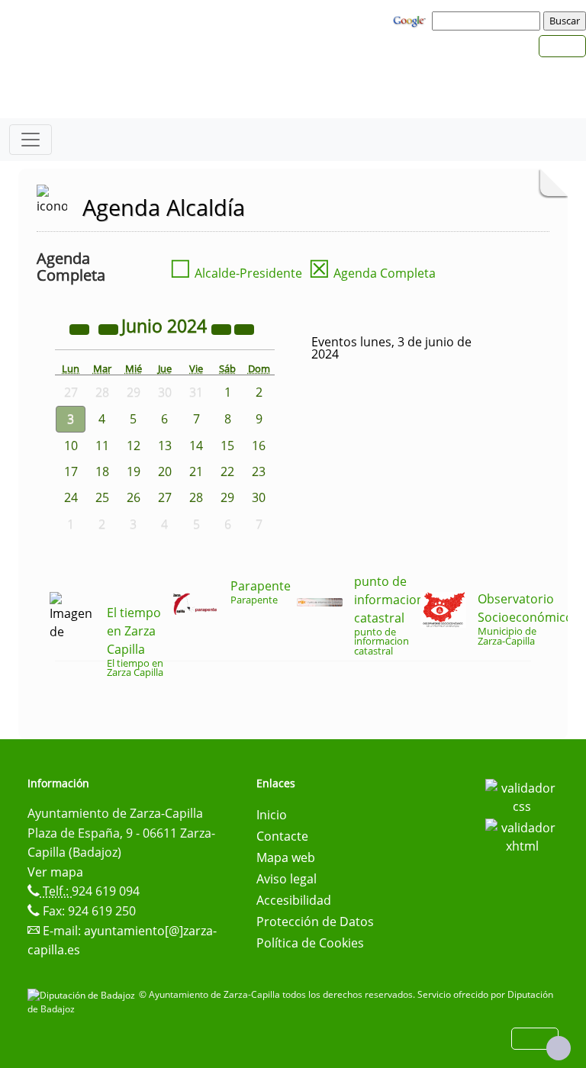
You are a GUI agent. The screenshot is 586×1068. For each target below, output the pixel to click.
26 (133, 497)
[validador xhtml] (522, 835)
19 (133, 471)
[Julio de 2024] (244, 328)
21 (196, 471)
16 (259, 445)
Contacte (282, 836)
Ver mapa (55, 872)
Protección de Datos (315, 921)
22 (227, 471)
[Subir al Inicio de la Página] (558, 1048)
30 (259, 497)
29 (227, 497)
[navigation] (488, 21)
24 (71, 497)
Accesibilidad (293, 900)
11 (102, 445)
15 (227, 445)
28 (196, 497)
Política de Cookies (310, 942)
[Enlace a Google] (411, 19)
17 (71, 471)
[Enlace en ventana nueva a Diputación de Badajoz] (83, 994)
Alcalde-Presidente (235, 273)
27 (165, 497)
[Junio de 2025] (222, 328)
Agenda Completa (372, 273)
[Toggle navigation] (30, 139)
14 (196, 445)
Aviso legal (286, 878)
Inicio (271, 814)
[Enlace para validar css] (522, 795)
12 (133, 445)
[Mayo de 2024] (109, 328)
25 (102, 497)
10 (71, 445)
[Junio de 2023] (80, 328)
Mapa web (285, 857)
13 (165, 445)
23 (259, 471)
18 (102, 471)
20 (165, 471)
